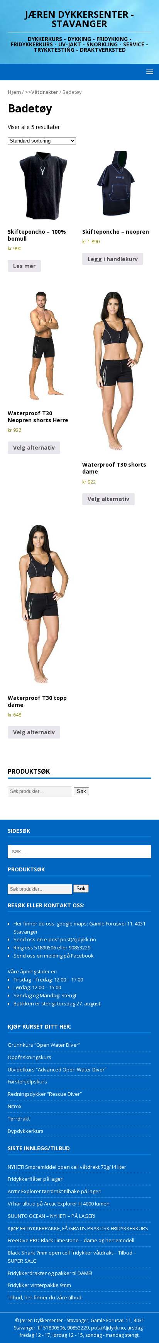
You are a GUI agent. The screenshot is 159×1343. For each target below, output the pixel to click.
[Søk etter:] (79, 851)
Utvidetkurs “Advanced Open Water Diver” (57, 1069)
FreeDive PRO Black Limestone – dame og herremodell (71, 1240)
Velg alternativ (34, 447)
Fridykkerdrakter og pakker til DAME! (50, 1273)
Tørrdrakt (19, 1118)
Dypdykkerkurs (26, 1130)
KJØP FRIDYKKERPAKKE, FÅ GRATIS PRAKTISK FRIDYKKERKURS (78, 1228)
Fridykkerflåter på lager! (36, 1178)
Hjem (14, 91)
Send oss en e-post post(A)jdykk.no (55, 939)
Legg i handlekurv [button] (113, 259)
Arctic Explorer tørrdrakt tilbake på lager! (54, 1191)
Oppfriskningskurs (29, 1057)
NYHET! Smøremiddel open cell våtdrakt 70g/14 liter (67, 1166)
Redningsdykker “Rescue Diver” (45, 1093)
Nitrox (15, 1106)
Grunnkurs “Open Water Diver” (44, 1044)
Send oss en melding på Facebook (54, 955)
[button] (148, 72)
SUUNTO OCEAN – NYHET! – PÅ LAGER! (51, 1215)
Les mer (24, 266)
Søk (81, 791)
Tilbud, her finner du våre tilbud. (45, 1297)
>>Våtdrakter (41, 91)
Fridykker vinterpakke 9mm (39, 1285)
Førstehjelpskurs (27, 1081)
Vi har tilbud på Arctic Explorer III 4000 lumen (59, 1203)
